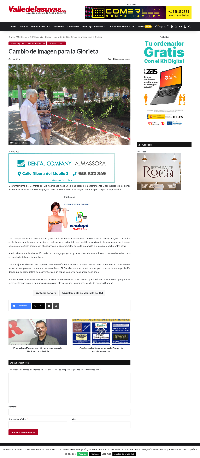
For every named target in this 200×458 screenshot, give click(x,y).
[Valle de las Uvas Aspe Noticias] (37, 10)
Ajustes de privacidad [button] (124, 454)
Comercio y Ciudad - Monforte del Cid (51, 37)
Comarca (72, 26)
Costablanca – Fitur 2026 (121, 26)
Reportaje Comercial (92, 26)
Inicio (13, 26)
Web (74, 419)
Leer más (106, 453)
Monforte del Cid (39, 26)
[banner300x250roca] (159, 189)
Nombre (12, 406)
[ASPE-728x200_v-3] (61, 182)
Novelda (58, 26)
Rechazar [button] (95, 454)
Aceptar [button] (82, 454)
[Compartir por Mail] (49, 306)
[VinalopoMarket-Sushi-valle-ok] (70, 234)
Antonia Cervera (46, 292)
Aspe (22, 26)
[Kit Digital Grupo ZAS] (164, 126)
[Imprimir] (56, 306)
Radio (144, 26)
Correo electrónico (18, 419)
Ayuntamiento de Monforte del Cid (83, 292)
